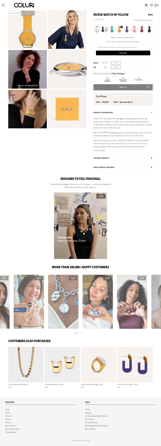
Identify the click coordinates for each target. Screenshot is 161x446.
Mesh (105, 67)
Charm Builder (10, 432)
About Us (8, 416)
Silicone (116, 67)
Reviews (8, 419)
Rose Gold (105, 63)
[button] (99, 19)
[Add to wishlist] (148, 87)
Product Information (103, 112)
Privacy (8, 422)
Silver (115, 63)
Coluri (87, 441)
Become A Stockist (12, 429)
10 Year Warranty (91, 422)
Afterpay (88, 412)
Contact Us (89, 419)
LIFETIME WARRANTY (101, 158)
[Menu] (3, 5)
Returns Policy (90, 429)
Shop (7, 409)
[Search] (146, 5)
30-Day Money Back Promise (96, 416)
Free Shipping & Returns (103, 167)
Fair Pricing (101, 96)
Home (7, 412)
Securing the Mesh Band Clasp (96, 425)
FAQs (87, 409)
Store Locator (10, 425)
